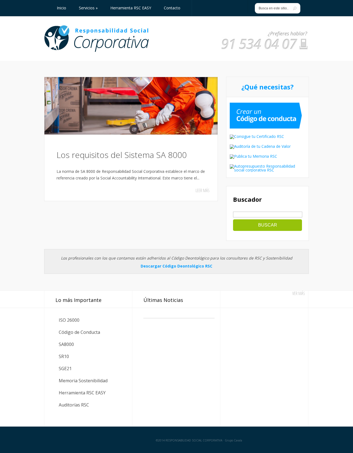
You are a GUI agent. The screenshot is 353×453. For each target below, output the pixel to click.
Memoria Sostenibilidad (83, 381)
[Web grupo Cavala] (57, 440)
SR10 (64, 356)
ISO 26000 (69, 320)
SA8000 (66, 344)
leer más (203, 190)
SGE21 (65, 368)
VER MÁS (298, 293)
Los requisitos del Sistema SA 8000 (122, 154)
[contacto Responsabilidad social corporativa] (264, 49)
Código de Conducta (79, 332)
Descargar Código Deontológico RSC (176, 266)
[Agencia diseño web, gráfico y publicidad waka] (293, 440)
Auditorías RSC (74, 405)
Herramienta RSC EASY (82, 393)
